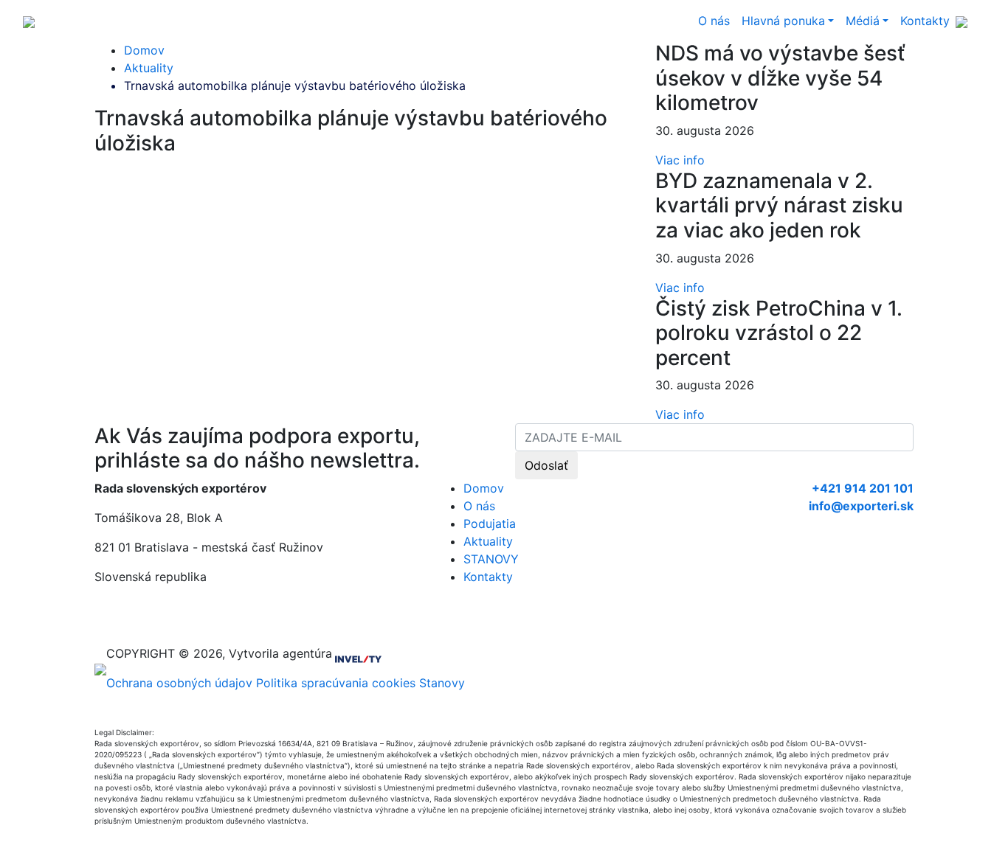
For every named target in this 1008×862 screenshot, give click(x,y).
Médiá (863, 20)
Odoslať (546, 465)
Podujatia (489, 523)
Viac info (680, 160)
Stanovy (442, 682)
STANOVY (491, 559)
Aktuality (148, 67)
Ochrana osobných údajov (179, 682)
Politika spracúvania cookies (335, 682)
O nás (714, 20)
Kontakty (925, 20)
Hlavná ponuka (783, 20)
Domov (144, 50)
